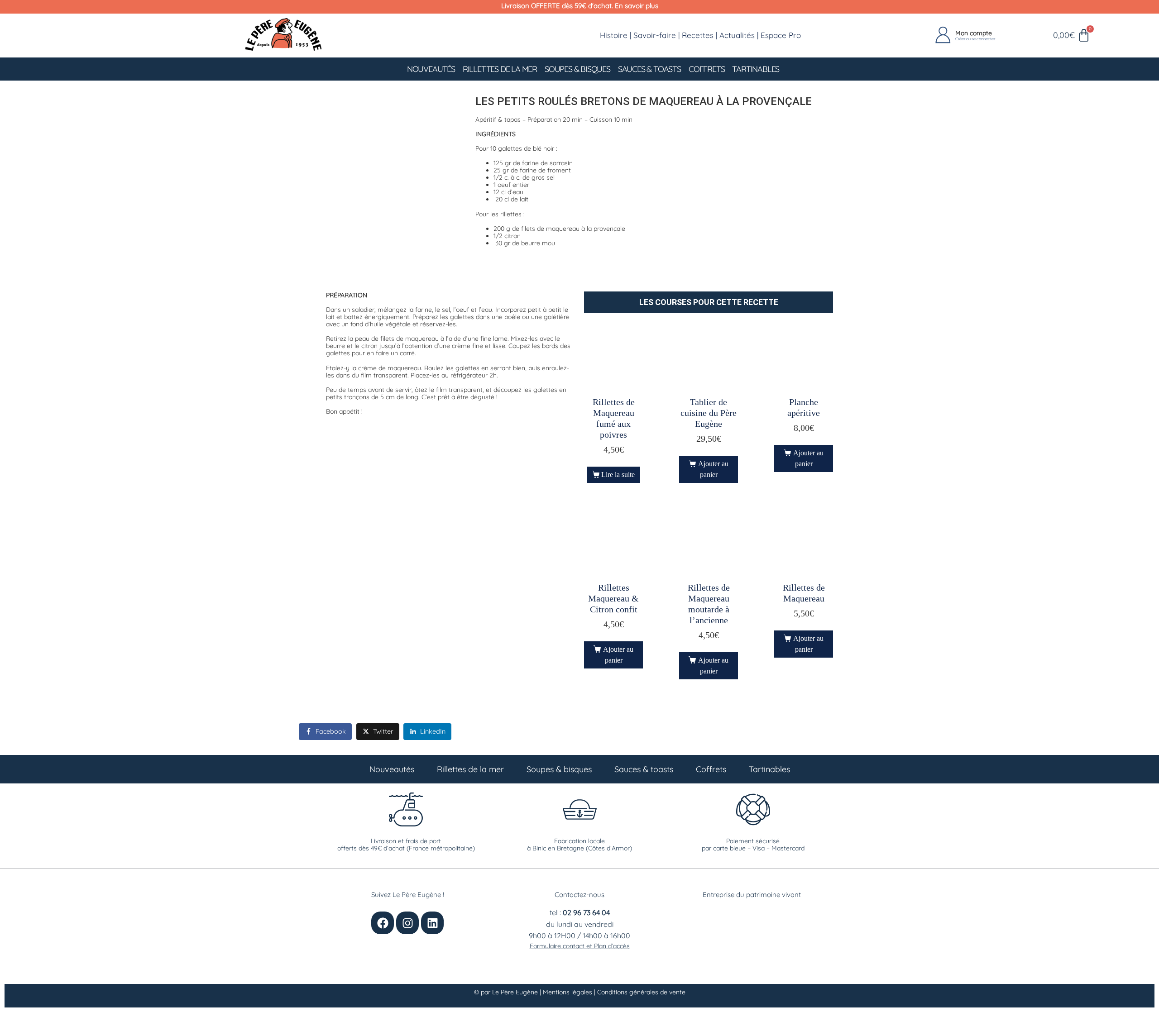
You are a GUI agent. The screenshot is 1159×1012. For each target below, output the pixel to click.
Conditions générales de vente (641, 992)
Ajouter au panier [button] (713, 469)
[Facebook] (382, 923)
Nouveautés (431, 69)
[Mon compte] (943, 35)
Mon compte (973, 33)
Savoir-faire (654, 35)
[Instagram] (407, 923)
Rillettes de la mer (500, 69)
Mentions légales (568, 992)
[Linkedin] (432, 923)
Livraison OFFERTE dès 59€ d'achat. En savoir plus (579, 5)
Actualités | (740, 35)
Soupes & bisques (577, 69)
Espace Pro (781, 35)
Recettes (698, 35)
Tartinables (755, 69)
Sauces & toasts (649, 69)
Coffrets (706, 69)
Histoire (613, 35)
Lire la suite (618, 474)
